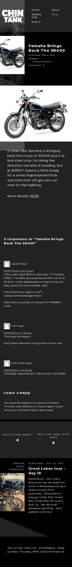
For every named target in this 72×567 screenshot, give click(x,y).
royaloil (15, 263)
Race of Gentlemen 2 (17, 434)
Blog (55, 14)
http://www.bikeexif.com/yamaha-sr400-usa (33, 343)
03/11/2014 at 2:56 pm (18, 333)
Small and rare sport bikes (53, 436)
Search (36, 21)
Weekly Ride (36, 16)
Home (36, 9)
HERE (34, 196)
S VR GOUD (18, 363)
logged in (27, 402)
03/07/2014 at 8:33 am (19, 271)
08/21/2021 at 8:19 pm (18, 370)
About (56, 9)
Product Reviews (41, 61)
